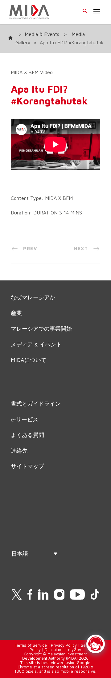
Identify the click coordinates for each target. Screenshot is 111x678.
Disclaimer (54, 649)
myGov (74, 649)
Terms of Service (31, 645)
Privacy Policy (64, 645)
